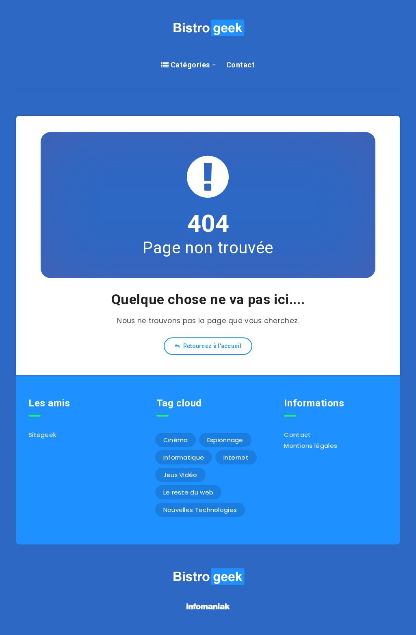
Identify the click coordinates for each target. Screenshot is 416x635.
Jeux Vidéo (180, 475)
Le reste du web (188, 492)
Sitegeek (42, 434)
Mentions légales (310, 445)
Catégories (189, 64)
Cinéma (175, 440)
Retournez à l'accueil (211, 346)
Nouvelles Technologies (200, 509)
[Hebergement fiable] (208, 610)
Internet (236, 457)
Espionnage (225, 440)
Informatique (183, 457)
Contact (240, 64)
